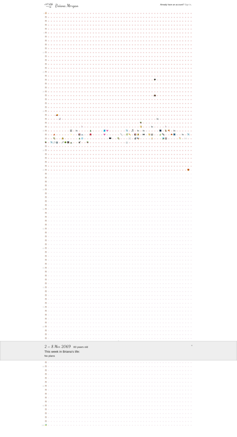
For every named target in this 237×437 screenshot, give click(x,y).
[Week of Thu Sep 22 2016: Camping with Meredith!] (54, 135)
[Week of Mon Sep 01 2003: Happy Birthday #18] (45, 84)
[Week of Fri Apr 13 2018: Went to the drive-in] (135, 139)
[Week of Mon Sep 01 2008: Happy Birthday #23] (45, 103)
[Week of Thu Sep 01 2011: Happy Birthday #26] (45, 115)
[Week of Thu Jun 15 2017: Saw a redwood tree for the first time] (160, 135)
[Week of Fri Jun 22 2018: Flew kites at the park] (163, 139)
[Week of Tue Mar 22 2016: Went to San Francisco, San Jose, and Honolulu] (127, 131)
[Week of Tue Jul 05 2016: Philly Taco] (168, 131)
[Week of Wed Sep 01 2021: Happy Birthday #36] (45, 154)
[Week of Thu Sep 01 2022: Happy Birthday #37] (45, 158)
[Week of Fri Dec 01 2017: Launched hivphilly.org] (82, 139)
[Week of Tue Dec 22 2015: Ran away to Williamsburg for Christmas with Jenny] (90, 131)
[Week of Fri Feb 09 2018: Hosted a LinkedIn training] (110, 139)
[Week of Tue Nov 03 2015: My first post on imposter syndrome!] (71, 131)
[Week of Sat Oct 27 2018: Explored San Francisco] (68, 143)
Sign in (188, 4)
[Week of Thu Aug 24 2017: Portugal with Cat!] (188, 135)
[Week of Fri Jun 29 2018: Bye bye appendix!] (166, 139)
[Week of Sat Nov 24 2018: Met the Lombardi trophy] (79, 143)
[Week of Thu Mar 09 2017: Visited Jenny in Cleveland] (121, 135)
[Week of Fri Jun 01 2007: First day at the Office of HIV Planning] (154, 95)
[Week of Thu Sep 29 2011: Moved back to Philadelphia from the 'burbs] (57, 115)
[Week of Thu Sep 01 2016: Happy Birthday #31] (45, 135)
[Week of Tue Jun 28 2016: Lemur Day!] (166, 131)
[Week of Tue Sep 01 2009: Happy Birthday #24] (45, 107)
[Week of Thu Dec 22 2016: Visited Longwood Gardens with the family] (90, 135)
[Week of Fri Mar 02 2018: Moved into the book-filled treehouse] (118, 139)
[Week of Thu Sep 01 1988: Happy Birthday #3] (45, 25)
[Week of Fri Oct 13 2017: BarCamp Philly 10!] (62, 139)
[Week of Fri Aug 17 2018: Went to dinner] (185, 139)
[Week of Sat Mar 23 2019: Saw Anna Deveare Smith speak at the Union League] (127, 143)
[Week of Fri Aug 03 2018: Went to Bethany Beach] (180, 139)
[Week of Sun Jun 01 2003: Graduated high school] (154, 80)
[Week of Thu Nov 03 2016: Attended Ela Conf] (71, 135)
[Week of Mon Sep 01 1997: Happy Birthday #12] (45, 60)
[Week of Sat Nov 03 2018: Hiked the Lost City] (71, 143)
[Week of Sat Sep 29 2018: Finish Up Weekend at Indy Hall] (57, 143)
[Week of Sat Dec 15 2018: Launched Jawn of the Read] (87, 143)
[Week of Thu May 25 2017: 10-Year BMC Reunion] (152, 135)
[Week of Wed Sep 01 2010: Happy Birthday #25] (45, 111)
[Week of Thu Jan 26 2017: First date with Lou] (104, 135)
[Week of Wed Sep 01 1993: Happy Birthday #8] (45, 45)
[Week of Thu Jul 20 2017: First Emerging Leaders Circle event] (174, 135)
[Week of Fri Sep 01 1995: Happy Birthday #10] (45, 52)
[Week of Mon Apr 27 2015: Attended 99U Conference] (140, 127)
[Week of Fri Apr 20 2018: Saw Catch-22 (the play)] (138, 139)
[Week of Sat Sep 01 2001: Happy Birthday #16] (45, 76)
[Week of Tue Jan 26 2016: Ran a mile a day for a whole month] (104, 131)
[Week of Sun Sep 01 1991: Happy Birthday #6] (45, 37)
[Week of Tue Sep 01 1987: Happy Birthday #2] (45, 21)
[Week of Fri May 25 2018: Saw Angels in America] (152, 139)
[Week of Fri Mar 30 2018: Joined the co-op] (129, 139)
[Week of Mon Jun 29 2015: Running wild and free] (166, 127)
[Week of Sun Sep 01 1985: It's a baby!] (45, 13)
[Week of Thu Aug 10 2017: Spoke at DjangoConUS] (182, 135)
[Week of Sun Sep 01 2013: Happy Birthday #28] (45, 123)
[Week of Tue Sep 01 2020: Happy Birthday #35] (45, 150)
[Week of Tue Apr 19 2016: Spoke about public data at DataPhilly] (138, 131)
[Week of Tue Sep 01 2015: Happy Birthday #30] (45, 131)
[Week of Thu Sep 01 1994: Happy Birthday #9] (45, 48)
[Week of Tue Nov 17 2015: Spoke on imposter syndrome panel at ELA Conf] (76, 131)
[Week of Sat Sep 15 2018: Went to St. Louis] (51, 143)
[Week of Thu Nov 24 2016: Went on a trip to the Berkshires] (79, 135)
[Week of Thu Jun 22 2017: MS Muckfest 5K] (163, 135)
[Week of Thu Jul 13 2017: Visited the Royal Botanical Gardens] (171, 135)
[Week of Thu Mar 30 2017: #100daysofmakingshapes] (129, 135)
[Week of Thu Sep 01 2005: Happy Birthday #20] (45, 92)
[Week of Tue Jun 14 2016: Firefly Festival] (160, 131)
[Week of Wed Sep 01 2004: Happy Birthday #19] (45, 88)
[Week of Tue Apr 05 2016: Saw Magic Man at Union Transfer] (132, 131)
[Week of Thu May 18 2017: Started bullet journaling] (149, 135)
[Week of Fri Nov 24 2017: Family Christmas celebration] (79, 139)
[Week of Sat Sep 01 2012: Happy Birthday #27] (45, 119)
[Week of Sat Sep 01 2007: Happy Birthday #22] (45, 99)
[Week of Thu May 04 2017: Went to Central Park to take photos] (143, 135)
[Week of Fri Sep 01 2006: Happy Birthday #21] (45, 95)
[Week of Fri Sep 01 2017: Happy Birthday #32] (45, 139)
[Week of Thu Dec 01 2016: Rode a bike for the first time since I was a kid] (82, 135)
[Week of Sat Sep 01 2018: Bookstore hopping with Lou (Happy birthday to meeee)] (45, 143)
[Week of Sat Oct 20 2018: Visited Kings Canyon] (65, 143)
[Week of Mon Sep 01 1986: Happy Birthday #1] (45, 17)
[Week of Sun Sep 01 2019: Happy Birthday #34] (45, 146)
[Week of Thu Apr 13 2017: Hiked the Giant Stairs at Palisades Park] (135, 135)
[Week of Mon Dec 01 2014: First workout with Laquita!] (82, 127)
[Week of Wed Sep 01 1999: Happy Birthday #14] (45, 68)
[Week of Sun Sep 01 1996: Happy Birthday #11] (45, 56)
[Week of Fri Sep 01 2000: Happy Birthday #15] (45, 72)
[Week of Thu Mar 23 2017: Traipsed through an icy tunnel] (127, 135)
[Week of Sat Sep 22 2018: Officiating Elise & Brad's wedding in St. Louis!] (54, 143)
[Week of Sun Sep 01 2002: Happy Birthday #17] (45, 80)
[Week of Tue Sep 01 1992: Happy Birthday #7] (45, 41)
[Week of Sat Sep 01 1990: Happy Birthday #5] (45, 33)
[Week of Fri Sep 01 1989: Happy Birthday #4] (45, 29)
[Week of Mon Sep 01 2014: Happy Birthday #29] (45, 127)
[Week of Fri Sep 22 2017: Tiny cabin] (54, 139)
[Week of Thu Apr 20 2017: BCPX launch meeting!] (138, 135)
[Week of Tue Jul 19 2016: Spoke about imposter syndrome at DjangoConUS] (174, 131)
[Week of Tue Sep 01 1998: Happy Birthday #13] (45, 64)
